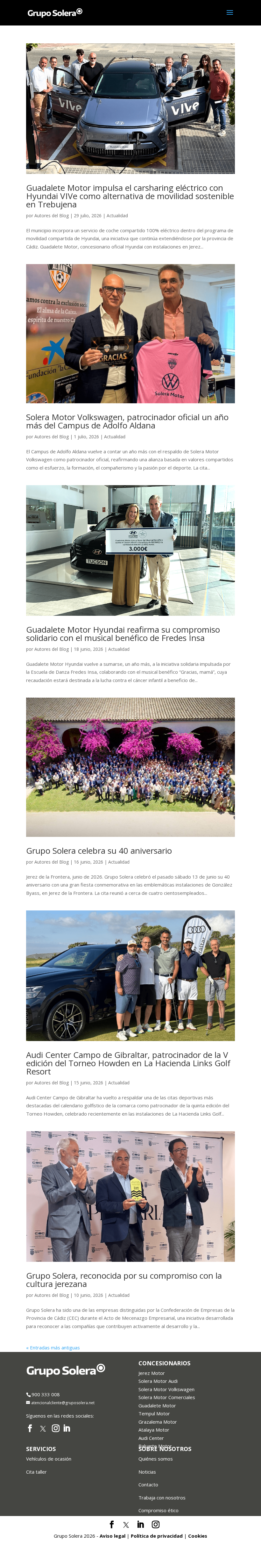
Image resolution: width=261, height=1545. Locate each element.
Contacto (148, 1484)
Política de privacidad (157, 1536)
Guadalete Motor (157, 1405)
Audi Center (151, 1438)
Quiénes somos (155, 1458)
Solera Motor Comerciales (166, 1397)
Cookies (197, 1536)
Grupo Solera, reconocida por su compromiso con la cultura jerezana (124, 1280)
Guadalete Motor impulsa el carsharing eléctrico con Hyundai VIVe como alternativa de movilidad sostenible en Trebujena (130, 196)
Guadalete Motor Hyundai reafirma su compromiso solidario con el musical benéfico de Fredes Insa (123, 633)
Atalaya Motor (153, 1429)
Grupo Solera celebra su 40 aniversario (99, 850)
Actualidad (117, 215)
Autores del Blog (51, 215)
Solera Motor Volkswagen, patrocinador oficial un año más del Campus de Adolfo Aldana (127, 421)
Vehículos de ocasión (48, 1458)
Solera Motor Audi (158, 1381)
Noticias (147, 1472)
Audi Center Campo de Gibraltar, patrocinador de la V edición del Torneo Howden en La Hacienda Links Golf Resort (128, 1063)
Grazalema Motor (157, 1422)
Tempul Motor (154, 1413)
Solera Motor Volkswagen (166, 1389)
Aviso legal (112, 1536)
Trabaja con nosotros (162, 1497)
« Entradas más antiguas (53, 1347)
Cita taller (36, 1472)
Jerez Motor (151, 1373)
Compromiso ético (158, 1510)
